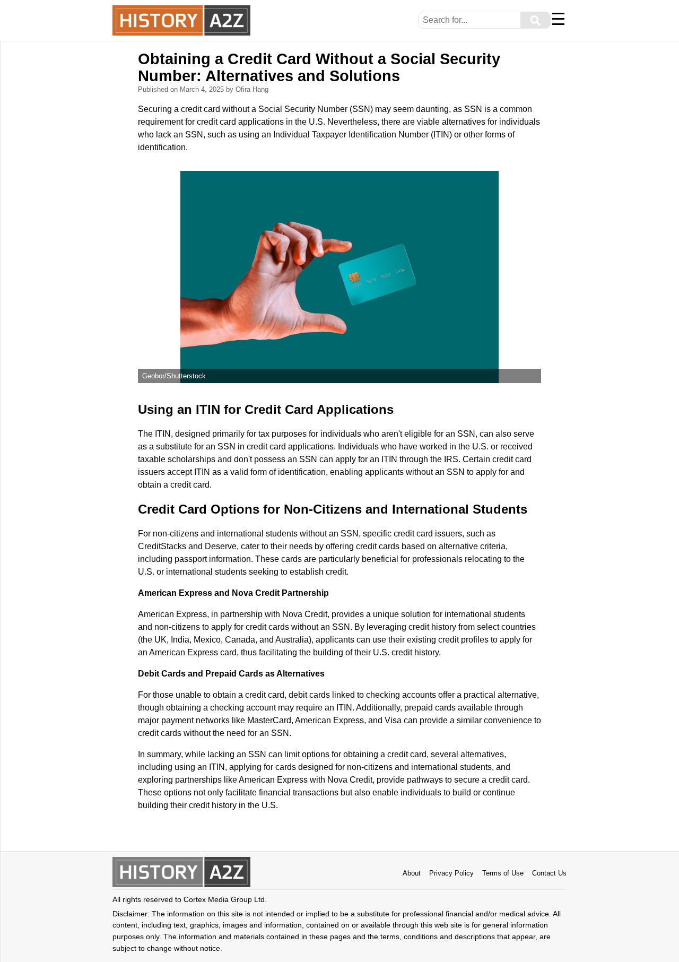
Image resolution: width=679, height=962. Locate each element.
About (412, 873)
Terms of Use (503, 873)
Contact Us (549, 873)
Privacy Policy (451, 873)
